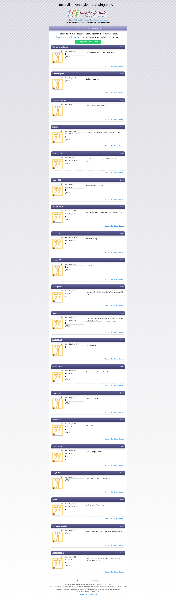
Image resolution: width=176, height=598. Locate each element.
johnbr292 (56, 233)
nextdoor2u (57, 153)
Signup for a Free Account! (88, 42)
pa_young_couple (59, 526)
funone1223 (57, 340)
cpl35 (54, 499)
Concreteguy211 (58, 74)
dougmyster (57, 366)
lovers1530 (56, 180)
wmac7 (55, 127)
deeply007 (56, 473)
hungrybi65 (57, 287)
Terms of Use (83, 595)
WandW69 (56, 420)
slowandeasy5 (58, 553)
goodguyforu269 (59, 100)
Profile (107, 66)
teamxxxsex (57, 446)
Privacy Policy (93, 595)
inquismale (56, 393)
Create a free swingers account (70, 37)
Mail (112, 66)
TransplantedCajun (60, 47)
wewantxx (56, 313)
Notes (116, 66)
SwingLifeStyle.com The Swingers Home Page (91, 20)
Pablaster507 (57, 207)
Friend (121, 66)
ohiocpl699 (56, 260)
